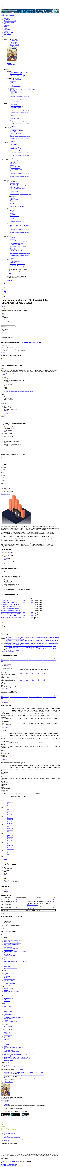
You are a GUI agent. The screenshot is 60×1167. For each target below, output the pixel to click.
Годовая (6, 702)
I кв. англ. (10, 802)
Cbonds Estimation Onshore (11, 948)
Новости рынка (14, 40)
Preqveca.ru (7, 1110)
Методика (56, 658)
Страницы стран (14, 198)
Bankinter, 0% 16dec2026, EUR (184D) (11, 612)
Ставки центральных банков (17, 188)
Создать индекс (8, 1014)
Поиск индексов (14, 183)
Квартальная (7, 701)
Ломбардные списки (15, 86)
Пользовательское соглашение (12, 1137)
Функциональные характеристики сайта (14, 1053)
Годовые (6, 665)
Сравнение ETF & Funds (16, 130)
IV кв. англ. (10, 814)
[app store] (5, 1115)
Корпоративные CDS (15, 148)
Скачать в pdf (29, 1053)
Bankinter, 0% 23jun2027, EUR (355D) (11, 606)
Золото (5, 26)
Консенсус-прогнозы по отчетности (19, 225)
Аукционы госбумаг (15, 166)
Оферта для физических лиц (11, 1056)
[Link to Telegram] (4, 1118)
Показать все (4, 374)
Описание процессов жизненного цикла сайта (16, 1054)
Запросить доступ (11, 280)
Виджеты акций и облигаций (18, 246)
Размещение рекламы (9, 1133)
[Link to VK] (4, 1122)
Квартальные (7, 664)
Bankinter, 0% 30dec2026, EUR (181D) (11, 608)
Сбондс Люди (7, 34)
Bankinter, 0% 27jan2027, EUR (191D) (11, 604)
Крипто (7, 28)
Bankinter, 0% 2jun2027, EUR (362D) (10, 614)
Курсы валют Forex (15, 187)
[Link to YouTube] (4, 1120)
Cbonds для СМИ (14, 45)
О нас (5, 1046)
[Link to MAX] (4, 1124)
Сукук (11, 85)
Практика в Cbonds (9, 1048)
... (4, 296)
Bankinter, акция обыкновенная (12, 390)
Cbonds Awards (14, 92)
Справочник (4, 345)
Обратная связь (8, 1134)
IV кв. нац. (4, 859)
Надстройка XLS (8, 32)
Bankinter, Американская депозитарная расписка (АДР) (18, 391)
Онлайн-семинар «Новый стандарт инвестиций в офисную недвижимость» (24, 1075)
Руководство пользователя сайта (12, 1051)
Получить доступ (5, 494)
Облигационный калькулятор (18, 243)
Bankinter (6, 378)
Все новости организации (7, 651)
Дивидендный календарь (16, 106)
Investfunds (6, 1104)
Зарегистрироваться (9, 15)
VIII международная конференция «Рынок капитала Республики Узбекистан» (24, 1078)
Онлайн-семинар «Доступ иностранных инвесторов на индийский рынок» (24, 1072)
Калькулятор (7, 1065)
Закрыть (3, 36)
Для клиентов (7, 1044)
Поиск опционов (14, 145)
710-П (5, 999)
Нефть (11, 211)
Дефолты (12, 162)
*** (1, 320)
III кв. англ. (10, 805)
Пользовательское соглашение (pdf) (13, 1139)
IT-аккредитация (8, 1060)
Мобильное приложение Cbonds (18, 242)
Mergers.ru (6, 1107)
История (6, 891)
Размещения (13, 163)
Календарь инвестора (15, 170)
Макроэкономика (14, 199)
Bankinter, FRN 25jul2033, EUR (9, 602)
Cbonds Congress (19, 1069)
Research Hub (13, 42)
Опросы (12, 93)
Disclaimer (6, 1140)
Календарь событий (15, 161)
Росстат (12, 201)
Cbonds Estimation (8, 947)
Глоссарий (13, 46)
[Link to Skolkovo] (8, 1130)
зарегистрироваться (12, 1161)
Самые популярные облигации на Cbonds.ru (15, 961)
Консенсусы (7, 19)
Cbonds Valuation (8, 950)
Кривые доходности (9, 22)
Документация (14, 265)
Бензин (12, 213)
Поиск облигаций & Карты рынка (19, 72)
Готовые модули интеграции (17, 264)
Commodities (13, 214)
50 (4, 626)
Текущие (6, 889)
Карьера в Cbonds (8, 1050)
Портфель (6, 18)
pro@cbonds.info (5, 1100)
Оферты (12, 165)
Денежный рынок (15, 168)
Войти (2, 15)
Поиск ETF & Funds (15, 129)
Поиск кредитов (14, 118)
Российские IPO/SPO (15, 107)
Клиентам (6, 1136)
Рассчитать (3, 352)
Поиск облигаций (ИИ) (10, 21)
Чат (11, 247)
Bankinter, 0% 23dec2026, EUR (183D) (11, 610)
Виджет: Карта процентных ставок (13, 1021)
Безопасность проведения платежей (13, 1047)
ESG (11, 83)
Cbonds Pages (13, 91)
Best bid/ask (7, 25)
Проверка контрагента (16, 250)
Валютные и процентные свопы (18, 150)
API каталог (13, 262)
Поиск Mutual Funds (15, 133)
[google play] (15, 1115)
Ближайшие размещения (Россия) (19, 76)
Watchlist (6, 31)
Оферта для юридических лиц (12, 1057)
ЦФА (5, 23)
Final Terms (7, 362)
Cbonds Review (8, 1035)
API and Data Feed (15, 261)
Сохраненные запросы (16, 244)
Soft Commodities (14, 216)
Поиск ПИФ (13, 132)
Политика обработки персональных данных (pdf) (17, 1058)
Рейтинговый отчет (32, 905)
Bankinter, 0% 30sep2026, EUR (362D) (11, 618)
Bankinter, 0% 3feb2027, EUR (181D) (10, 600)
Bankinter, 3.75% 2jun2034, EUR (9, 615)
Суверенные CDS (14, 147)
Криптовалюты (14, 184)
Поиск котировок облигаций (17, 75)
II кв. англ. (10, 803)
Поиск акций (13, 104)
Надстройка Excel (8, 988)
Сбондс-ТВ (7, 29)
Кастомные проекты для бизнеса (18, 266)
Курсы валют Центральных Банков (19, 185)
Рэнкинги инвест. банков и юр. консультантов (22, 89)
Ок (1, 1159)
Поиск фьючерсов (16, 144)
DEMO (9, 273)
